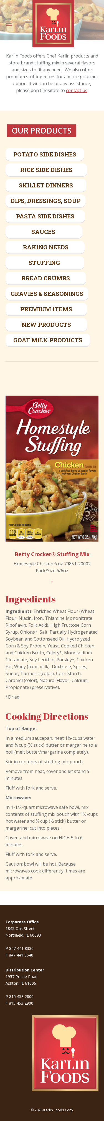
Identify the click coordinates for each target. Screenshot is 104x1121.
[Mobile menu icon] (9, 23)
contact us (76, 90)
